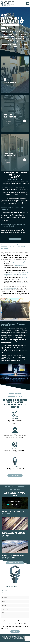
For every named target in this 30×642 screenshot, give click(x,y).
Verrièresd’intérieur (9, 155)
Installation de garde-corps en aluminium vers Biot (13, 556)
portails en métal (18, 265)
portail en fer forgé (19, 262)
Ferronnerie (10, 83)
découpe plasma (8, 329)
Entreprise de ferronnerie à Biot (13, 512)
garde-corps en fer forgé (16, 272)
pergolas (24, 277)
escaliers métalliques (22, 283)
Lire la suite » (6, 513)
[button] (27, 3)
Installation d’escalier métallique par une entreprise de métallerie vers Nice (13, 533)
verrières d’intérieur (10, 288)
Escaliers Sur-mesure (10, 116)
